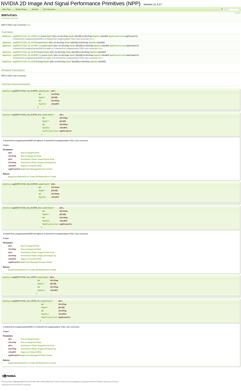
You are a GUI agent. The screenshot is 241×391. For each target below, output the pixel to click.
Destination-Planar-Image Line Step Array (38, 163)
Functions (237, 13)
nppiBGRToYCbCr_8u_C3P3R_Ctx (26, 36)
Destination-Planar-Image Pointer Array (37, 159)
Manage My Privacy (21, 382)
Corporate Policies (88, 382)
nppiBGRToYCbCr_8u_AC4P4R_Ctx (27, 55)
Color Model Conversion (10, 18)
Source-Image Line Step (31, 156)
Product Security (103, 382)
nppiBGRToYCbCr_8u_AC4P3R (25, 52)
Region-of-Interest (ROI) (31, 166)
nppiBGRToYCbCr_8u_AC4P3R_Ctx (27, 46)
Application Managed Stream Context (36, 169)
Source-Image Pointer (30, 153)
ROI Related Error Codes (46, 177)
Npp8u (49, 36)
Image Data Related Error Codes (21, 177)
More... (29, 25)
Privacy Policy (7, 382)
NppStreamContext (117, 36)
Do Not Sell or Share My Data (41, 382)
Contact (115, 382)
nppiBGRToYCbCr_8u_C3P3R (25, 43)
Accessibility (74, 382)
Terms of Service (61, 382)
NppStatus (7, 36)
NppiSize (96, 36)
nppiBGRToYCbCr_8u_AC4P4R (25, 62)
